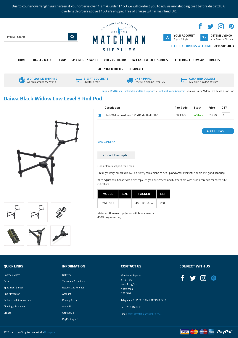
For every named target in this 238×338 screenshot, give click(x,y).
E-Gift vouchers (96, 78)
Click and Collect (202, 78)
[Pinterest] (231, 26)
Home (22, 60)
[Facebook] (200, 26)
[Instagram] (221, 26)
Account (66, 294)
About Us (67, 306)
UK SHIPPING (143, 78)
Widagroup (50, 332)
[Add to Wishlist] (101, 115)
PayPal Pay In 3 (70, 319)
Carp (62, 60)
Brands (214, 60)
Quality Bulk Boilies (109, 69)
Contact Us (68, 313)
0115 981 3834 (224, 45)
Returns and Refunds (73, 287)
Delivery (66, 275)
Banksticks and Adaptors (171, 91)
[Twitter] (210, 26)
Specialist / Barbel (84, 60)
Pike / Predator (115, 60)
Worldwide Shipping (42, 78)
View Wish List (106, 142)
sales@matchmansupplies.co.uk (145, 314)
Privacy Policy (69, 300)
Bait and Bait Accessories (149, 60)
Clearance (136, 69)
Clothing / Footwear (188, 60)
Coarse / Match (42, 60)
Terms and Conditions (74, 281)
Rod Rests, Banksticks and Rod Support (132, 91)
